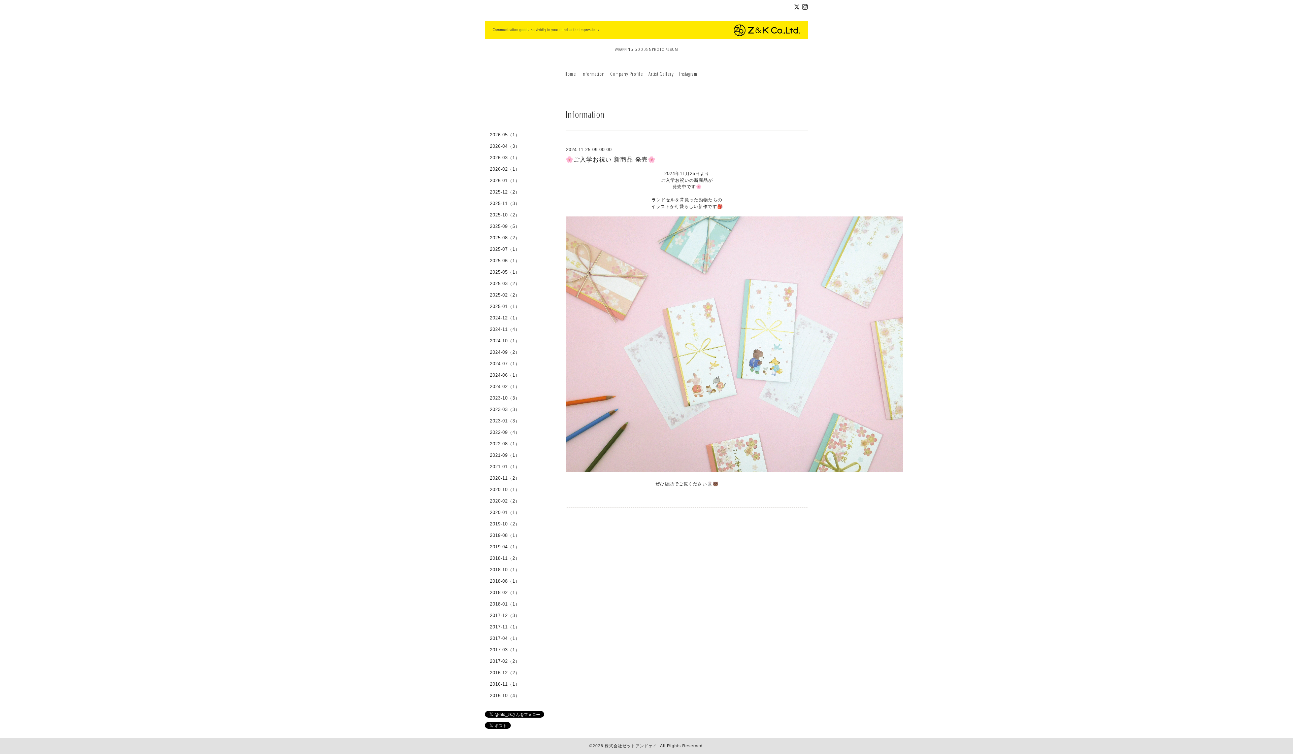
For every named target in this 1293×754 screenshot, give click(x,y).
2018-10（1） (505, 569)
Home (570, 73)
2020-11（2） (505, 478)
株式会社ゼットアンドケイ (631, 746)
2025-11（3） (505, 203)
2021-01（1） (505, 466)
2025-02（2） (505, 295)
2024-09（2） (505, 352)
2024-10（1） (505, 340)
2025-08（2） (505, 237)
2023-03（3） (505, 409)
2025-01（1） (505, 306)
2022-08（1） (505, 443)
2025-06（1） (505, 260)
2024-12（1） (505, 317)
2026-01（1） (505, 180)
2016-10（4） (505, 695)
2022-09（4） (505, 432)
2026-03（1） (505, 157)
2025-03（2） (505, 283)
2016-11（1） (505, 684)
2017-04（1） (505, 638)
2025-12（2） (505, 192)
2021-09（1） (505, 455)
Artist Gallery (661, 73)
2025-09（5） (505, 226)
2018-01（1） (505, 604)
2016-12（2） (505, 672)
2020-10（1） (505, 489)
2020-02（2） (505, 501)
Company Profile (626, 73)
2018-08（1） (505, 581)
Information (593, 73)
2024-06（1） (505, 375)
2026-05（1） (505, 134)
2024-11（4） (505, 329)
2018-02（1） (505, 592)
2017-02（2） (505, 661)
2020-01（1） (505, 512)
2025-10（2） (505, 214)
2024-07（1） (505, 363)
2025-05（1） (505, 272)
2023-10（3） (505, 398)
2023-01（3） (505, 420)
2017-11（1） (505, 626)
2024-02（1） (505, 386)
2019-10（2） (505, 523)
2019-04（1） (505, 546)
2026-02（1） (505, 169)
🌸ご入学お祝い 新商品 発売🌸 (611, 159)
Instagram (688, 73)
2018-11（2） (505, 558)
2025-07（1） (505, 249)
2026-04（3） (505, 146)
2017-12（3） (505, 615)
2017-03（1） (505, 649)
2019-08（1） (505, 535)
